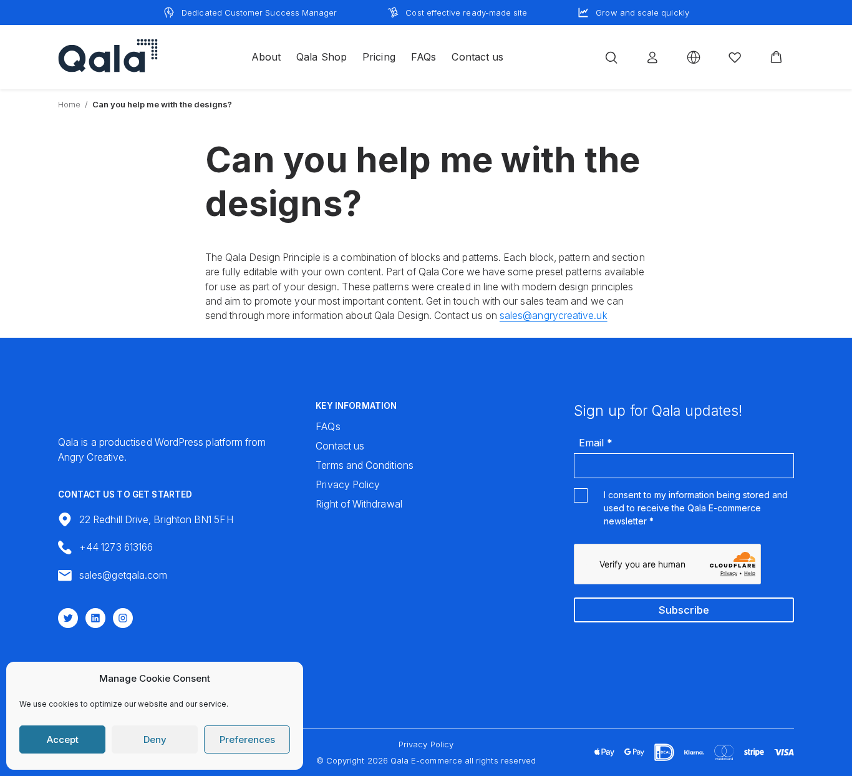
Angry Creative (91, 457)
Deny (155, 739)
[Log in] (652, 57)
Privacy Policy (426, 744)
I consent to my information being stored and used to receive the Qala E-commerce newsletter (696, 507)
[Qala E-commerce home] (108, 55)
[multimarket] (693, 57)
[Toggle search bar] (611, 57)
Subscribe (684, 610)
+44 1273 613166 (116, 547)
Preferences (247, 739)
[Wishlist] (734, 57)
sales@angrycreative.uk (554, 316)
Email (595, 442)
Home (69, 104)
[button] (776, 57)
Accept (63, 739)
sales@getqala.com (123, 575)
